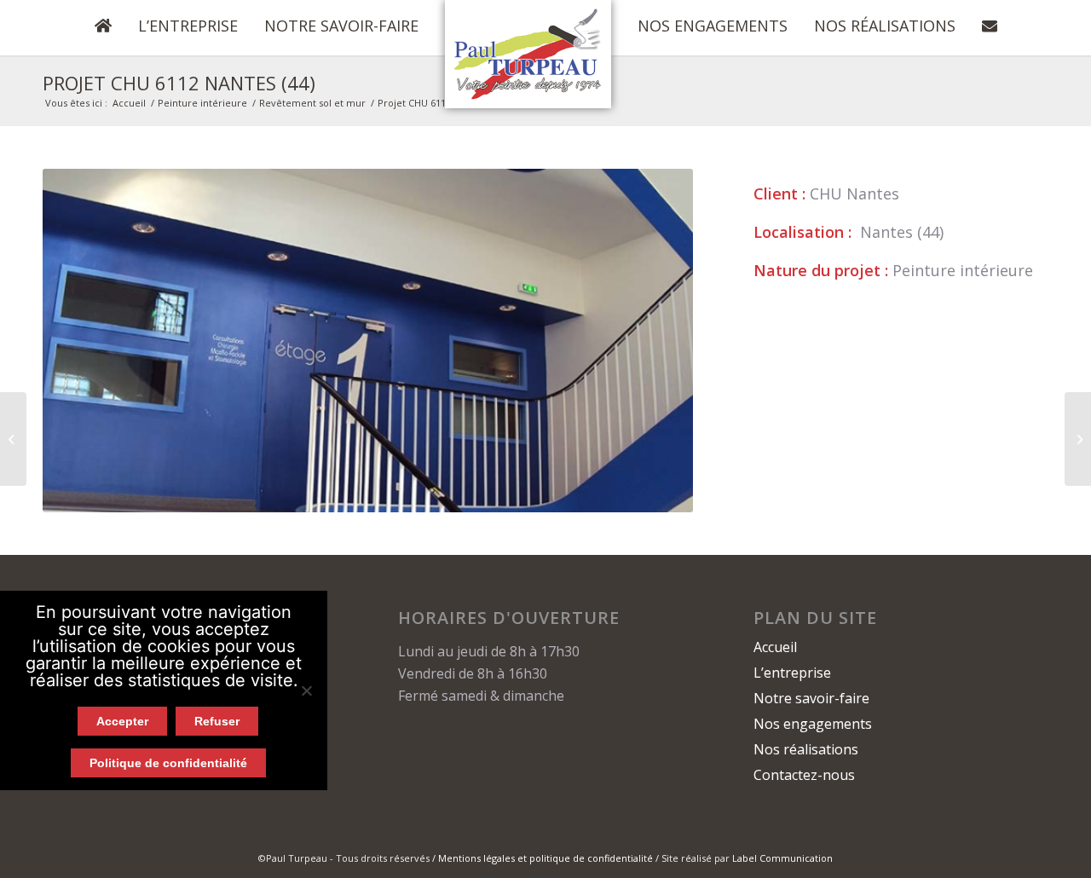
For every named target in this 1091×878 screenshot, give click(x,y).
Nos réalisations (805, 749)
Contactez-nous (804, 774)
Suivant (654, 341)
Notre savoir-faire (811, 698)
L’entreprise (792, 672)
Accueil (129, 102)
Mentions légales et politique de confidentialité (545, 858)
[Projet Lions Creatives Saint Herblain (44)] (1078, 439)
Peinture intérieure (202, 102)
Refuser (217, 721)
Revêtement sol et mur (312, 102)
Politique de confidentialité (168, 763)
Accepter (122, 721)
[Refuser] (306, 690)
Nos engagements (812, 723)
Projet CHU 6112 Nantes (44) (179, 82)
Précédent (81, 341)
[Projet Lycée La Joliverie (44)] (13, 439)
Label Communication (782, 858)
